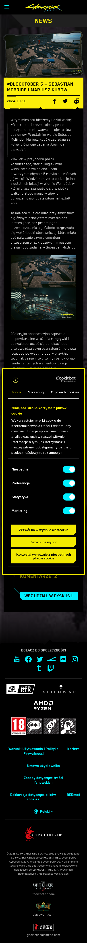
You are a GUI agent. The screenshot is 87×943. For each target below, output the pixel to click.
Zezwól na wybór (43, 542)
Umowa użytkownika (43, 766)
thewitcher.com (44, 894)
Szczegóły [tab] (36, 392)
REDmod (73, 795)
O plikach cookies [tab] (65, 392)
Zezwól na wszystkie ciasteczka (43, 530)
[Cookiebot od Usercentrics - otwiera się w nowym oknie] (58, 379)
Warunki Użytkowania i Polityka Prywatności (33, 751)
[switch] (69, 483)
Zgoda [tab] (16, 392)
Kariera (73, 749)
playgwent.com (43, 914)
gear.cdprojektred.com (43, 935)
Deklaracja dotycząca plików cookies (33, 797)
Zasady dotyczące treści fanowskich (43, 780)
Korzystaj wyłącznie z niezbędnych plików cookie (43, 556)
